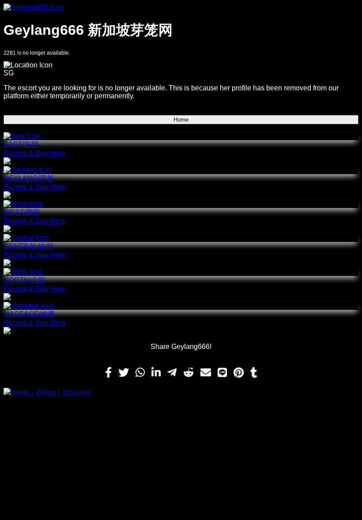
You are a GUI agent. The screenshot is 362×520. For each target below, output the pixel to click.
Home (181, 119)
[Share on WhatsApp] (140, 373)
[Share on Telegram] (172, 373)
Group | (47, 392)
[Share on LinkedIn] (156, 373)
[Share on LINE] (222, 373)
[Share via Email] (205, 373)
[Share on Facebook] (108, 373)
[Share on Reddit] (188, 373)
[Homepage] (181, 7)
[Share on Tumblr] (253, 373)
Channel (75, 392)
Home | (22, 392)
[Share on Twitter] (123, 373)
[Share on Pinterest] (239, 373)
